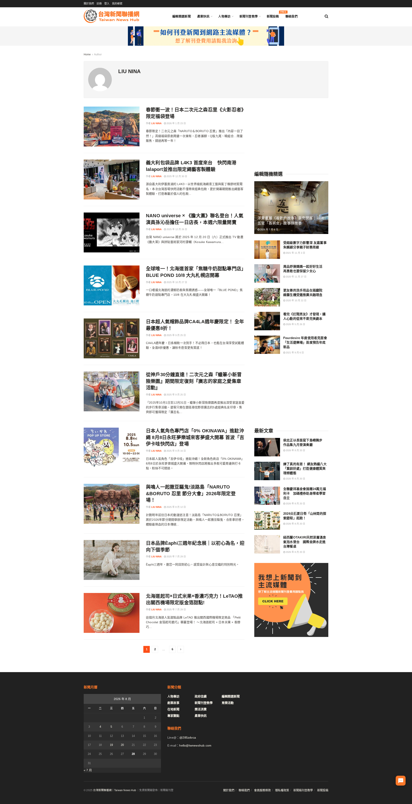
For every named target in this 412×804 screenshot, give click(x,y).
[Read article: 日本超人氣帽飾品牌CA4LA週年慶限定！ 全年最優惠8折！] (111, 338)
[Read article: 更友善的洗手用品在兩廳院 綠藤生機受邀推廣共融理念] (267, 297)
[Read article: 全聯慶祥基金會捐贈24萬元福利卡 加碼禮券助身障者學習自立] (267, 496)
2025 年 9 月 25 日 (176, 335)
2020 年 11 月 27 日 (295, 276)
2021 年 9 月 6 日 (294, 352)
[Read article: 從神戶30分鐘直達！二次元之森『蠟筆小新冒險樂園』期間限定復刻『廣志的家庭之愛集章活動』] (111, 391)
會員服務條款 (262, 790)
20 (122, 745)
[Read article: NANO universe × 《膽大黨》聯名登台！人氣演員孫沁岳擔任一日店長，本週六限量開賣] (111, 232)
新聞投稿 (273, 15)
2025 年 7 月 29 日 (176, 556)
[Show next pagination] (180, 649)
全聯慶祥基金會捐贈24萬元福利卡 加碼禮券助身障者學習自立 (304, 493)
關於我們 (89, 3)
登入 (106, 3)
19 (111, 745)
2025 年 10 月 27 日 (176, 282)
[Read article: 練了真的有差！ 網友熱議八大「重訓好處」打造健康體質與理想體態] (267, 471)
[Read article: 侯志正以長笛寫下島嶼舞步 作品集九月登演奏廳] (267, 447)
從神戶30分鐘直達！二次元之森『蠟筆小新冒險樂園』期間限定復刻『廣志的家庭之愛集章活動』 (194, 381)
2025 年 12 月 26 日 (176, 229)
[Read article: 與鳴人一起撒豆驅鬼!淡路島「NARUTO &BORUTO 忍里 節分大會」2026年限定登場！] (111, 504)
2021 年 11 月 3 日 (295, 253)
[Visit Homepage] (111, 16)
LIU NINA (156, 123)
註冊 (99, 3)
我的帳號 (117, 3)
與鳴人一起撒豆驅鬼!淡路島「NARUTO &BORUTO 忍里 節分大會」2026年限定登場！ (191, 493)
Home (87, 54)
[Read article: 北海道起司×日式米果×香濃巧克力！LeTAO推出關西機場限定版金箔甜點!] (111, 613)
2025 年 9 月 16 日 (176, 451)
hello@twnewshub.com (195, 745)
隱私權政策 (282, 790)
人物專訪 (224, 16)
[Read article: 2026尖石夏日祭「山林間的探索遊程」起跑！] (267, 520)
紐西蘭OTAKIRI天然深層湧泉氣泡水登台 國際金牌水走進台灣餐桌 (304, 541)
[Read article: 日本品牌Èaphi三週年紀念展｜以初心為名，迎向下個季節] (111, 560)
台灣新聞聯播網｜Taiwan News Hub (114, 790)
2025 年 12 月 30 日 (176, 176)
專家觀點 (173, 715)
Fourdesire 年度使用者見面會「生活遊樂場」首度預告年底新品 (305, 342)
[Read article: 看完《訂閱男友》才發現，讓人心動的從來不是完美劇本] (267, 321)
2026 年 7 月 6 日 (268, 229)
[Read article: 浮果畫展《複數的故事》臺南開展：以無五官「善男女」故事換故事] (291, 207)
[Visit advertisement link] (206, 36)
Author (98, 54)
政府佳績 (201, 696)
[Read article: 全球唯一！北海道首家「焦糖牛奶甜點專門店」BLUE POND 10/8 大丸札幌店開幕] (111, 285)
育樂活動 (228, 702)
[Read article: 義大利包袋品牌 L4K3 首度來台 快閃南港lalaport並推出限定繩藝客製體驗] (111, 179)
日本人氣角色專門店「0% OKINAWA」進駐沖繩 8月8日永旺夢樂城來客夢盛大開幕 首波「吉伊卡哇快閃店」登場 (195, 437)
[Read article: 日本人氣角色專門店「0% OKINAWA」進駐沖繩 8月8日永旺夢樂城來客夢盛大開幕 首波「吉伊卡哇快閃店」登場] (111, 448)
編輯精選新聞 (181, 16)
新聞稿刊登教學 (303, 790)
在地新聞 (173, 709)
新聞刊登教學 (248, 16)
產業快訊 (203, 16)
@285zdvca (187, 737)
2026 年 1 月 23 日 (176, 123)
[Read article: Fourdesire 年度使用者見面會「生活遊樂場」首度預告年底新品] (267, 345)
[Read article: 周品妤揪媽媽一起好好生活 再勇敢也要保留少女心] (267, 273)
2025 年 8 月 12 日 (176, 507)
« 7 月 (88, 770)
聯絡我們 (291, 16)
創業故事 (173, 702)
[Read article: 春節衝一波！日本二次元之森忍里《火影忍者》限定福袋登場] (111, 126)
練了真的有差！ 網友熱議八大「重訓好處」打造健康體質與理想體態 (305, 468)
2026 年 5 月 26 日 (295, 324)
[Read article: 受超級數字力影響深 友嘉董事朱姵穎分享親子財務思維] (267, 249)
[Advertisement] (291, 133)
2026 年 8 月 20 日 (295, 450)
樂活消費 (201, 709)
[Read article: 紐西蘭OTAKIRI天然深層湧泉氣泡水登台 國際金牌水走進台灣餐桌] (267, 544)
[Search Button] (326, 16)
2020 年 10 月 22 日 (295, 300)
